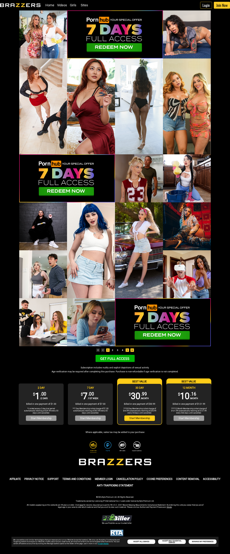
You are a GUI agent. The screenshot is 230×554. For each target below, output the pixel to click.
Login (206, 5)
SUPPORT (53, 479)
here (81, 505)
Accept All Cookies (141, 541)
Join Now (222, 5)
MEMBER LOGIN (104, 479)
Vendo (169, 507)
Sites (84, 5)
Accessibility (211, 479)
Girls (73, 5)
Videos (62, 5)
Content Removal (187, 479)
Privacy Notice (103, 543)
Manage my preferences (202, 541)
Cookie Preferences (159, 479)
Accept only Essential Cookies (171, 541)
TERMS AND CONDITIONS (76, 479)
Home (49, 5)
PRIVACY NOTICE (34, 479)
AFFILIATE (15, 479)
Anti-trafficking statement (115, 485)
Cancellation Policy (129, 479)
